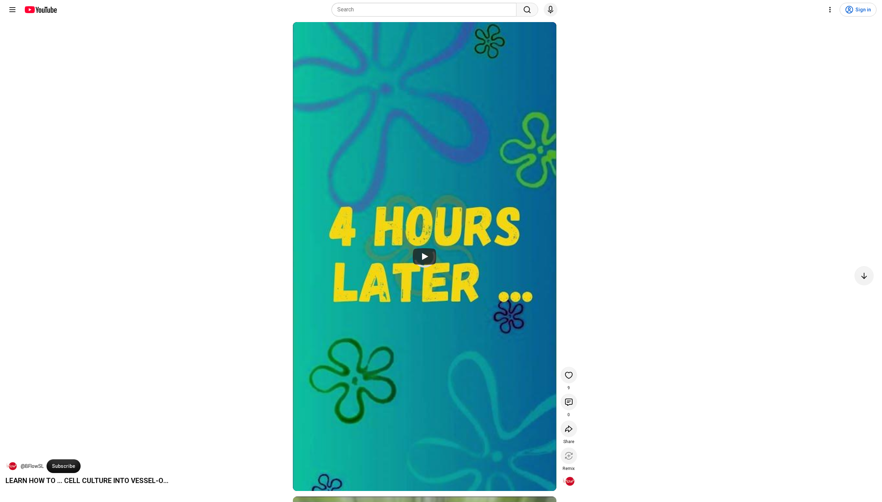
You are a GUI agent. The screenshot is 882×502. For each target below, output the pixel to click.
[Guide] (12, 10)
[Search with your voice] (550, 10)
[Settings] (830, 10)
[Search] (527, 10)
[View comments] (569, 402)
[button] (12, 466)
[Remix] (569, 456)
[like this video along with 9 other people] (569, 375)
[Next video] (864, 275)
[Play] (424, 256)
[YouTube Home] (40, 9)
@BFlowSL (32, 466)
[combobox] (426, 10)
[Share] (569, 429)
